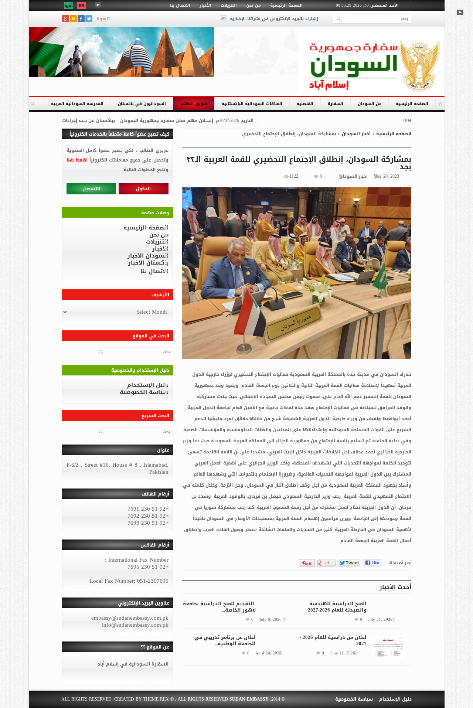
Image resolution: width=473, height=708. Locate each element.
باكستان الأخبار (148, 263)
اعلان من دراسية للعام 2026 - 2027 (333, 640)
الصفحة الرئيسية (286, 5)
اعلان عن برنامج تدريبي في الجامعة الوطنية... (225, 640)
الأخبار (205, 5)
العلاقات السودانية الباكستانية (252, 104)
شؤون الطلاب (193, 104)
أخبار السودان (356, 134)
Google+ (65, 18)
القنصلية (305, 104)
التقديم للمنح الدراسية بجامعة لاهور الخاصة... (219, 607)
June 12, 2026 (342, 653)
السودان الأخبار (148, 256)
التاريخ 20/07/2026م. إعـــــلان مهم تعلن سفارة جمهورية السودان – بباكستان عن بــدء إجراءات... (159, 120)
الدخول (143, 189)
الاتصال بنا (180, 5)
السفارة (335, 104)
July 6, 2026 (270, 619)
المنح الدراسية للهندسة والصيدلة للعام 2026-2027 (337, 607)
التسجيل (91, 189)
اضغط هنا (77, 160)
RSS (73, 18)
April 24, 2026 (268, 653)
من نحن (253, 5)
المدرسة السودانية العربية (77, 104)
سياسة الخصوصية (144, 392)
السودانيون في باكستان (142, 104)
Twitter (88, 18)
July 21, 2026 (380, 619)
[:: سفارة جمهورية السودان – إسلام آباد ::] (371, 61)
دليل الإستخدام (148, 385)
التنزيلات (229, 5)
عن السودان (369, 104)
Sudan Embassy (249, 699)
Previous (410, 120)
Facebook (81, 18)
